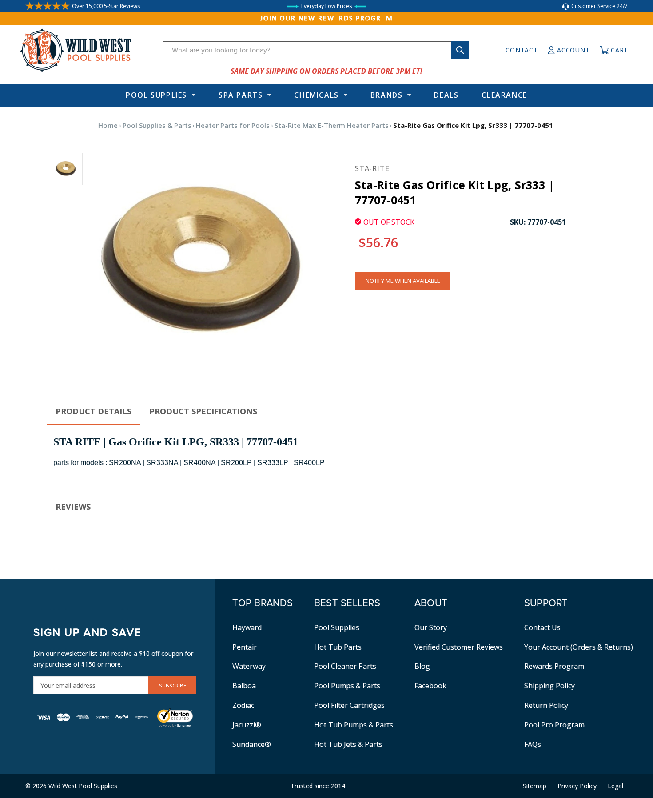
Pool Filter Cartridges (349, 705)
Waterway (249, 666)
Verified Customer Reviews (458, 647)
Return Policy (546, 705)
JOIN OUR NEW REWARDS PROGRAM (326, 18)
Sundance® (251, 744)
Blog (422, 666)
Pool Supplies (156, 95)
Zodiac (243, 705)
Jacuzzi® (246, 725)
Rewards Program (554, 666)
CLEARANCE (504, 95)
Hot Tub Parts (338, 647)
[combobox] (316, 50)
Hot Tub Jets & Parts (348, 744)
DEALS (446, 95)
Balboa (244, 686)
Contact (522, 50)
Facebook (430, 686)
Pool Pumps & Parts (347, 686)
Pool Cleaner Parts (345, 666)
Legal (615, 786)
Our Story (430, 627)
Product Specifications (203, 411)
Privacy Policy (577, 786)
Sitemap (534, 786)
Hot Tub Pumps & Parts (353, 725)
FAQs (532, 744)
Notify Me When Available (403, 281)
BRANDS (386, 95)
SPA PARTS (241, 95)
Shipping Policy (549, 686)
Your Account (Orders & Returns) (578, 647)
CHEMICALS (316, 95)
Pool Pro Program (554, 725)
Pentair (244, 647)
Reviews (73, 506)
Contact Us (542, 627)
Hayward (247, 627)
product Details (93, 411)
